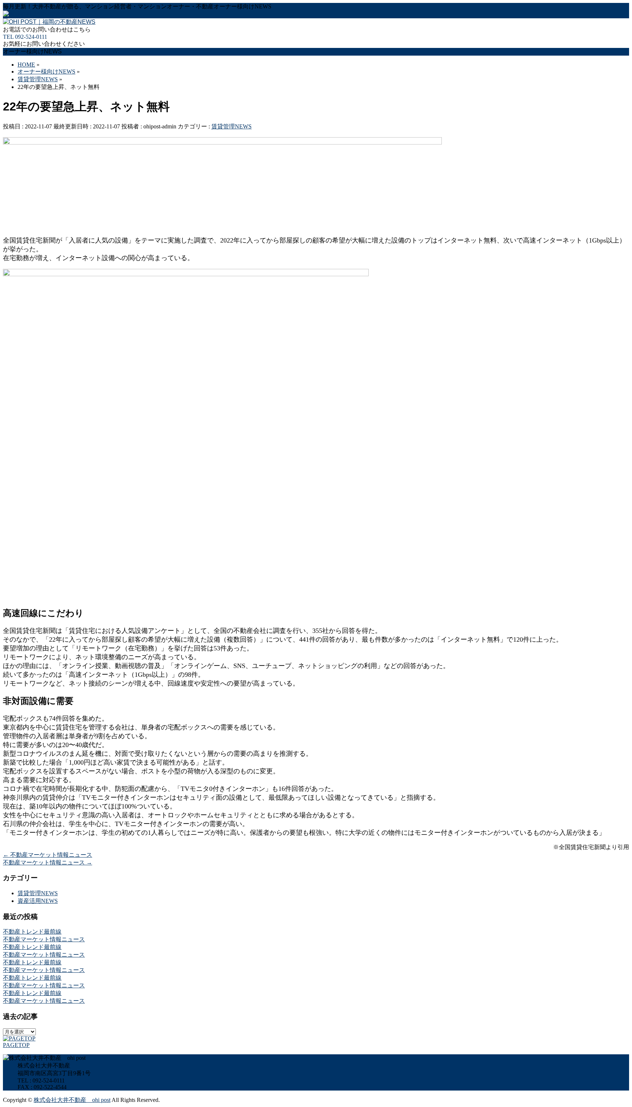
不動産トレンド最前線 (32, 931)
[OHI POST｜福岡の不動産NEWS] (49, 22)
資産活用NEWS (38, 901)
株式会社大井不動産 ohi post (72, 1100)
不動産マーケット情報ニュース (47, 855)
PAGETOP (16, 1045)
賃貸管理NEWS (231, 126)
